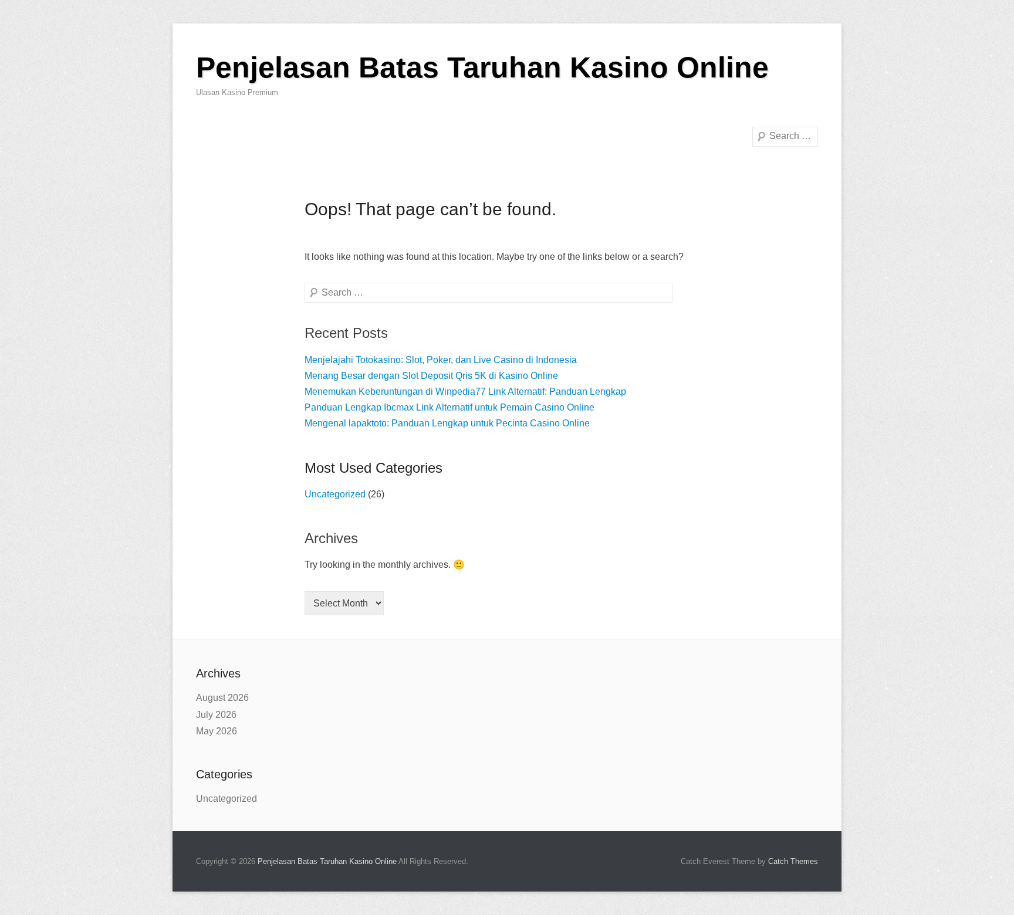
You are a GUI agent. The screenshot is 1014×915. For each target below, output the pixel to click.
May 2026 (216, 731)
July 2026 (216, 715)
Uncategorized (335, 494)
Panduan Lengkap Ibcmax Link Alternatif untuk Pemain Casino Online (449, 407)
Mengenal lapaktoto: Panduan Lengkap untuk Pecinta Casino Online (447, 423)
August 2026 (222, 698)
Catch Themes (793, 861)
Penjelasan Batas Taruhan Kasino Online (482, 67)
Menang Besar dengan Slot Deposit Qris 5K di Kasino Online (431, 376)
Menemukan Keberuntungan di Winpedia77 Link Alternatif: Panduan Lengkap (465, 391)
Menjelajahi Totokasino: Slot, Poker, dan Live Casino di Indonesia (441, 360)
